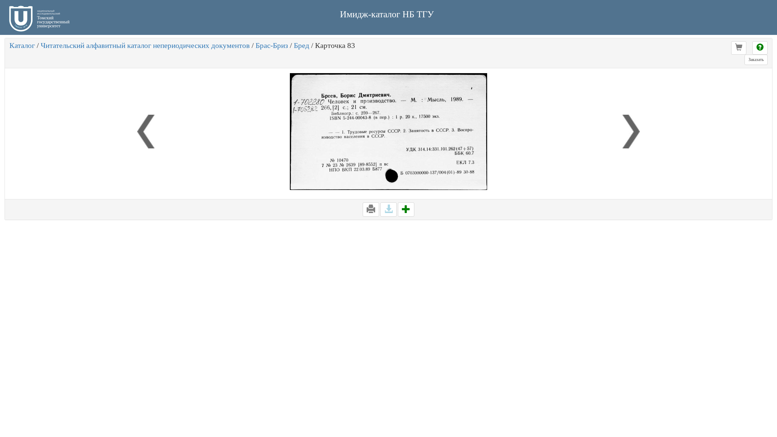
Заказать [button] (756, 59)
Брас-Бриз (272, 45)
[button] (738, 48)
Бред (301, 45)
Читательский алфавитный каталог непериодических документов (145, 45)
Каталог (22, 45)
